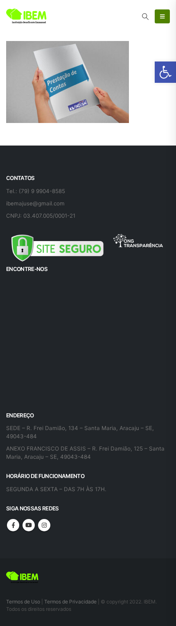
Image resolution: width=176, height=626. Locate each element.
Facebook (13, 525)
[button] (165, 72)
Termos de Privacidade (70, 602)
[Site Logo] (26, 16)
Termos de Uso (23, 602)
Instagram (44, 525)
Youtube (29, 525)
